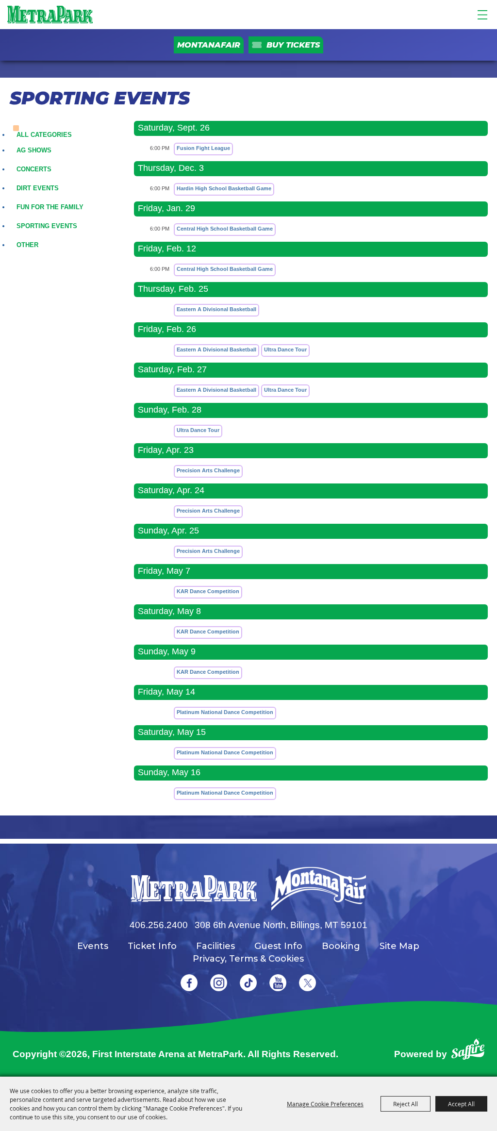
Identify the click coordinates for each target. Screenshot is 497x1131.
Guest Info (278, 946)
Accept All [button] (461, 1104)
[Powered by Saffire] (467, 1051)
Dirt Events (38, 188)
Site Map (399, 946)
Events (92, 946)
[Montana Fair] (318, 889)
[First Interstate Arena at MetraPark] (50, 14)
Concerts (34, 169)
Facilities (215, 946)
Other (27, 245)
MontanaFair (208, 45)
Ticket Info (152, 946)
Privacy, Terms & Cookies (248, 958)
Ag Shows (34, 150)
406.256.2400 (159, 925)
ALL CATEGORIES (44, 134)
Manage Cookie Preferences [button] (325, 1104)
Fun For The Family (50, 207)
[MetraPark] (194, 888)
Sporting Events (47, 226)
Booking (341, 946)
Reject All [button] (405, 1104)
